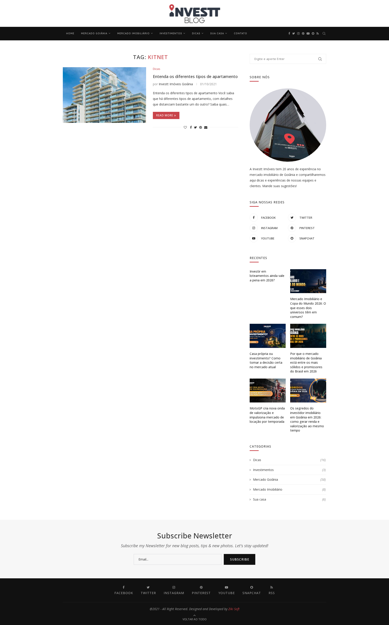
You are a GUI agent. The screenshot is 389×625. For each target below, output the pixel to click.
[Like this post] (185, 127)
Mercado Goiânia (94, 33)
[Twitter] (293, 33)
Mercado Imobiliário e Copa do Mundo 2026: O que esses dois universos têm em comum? (308, 308)
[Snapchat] (313, 33)
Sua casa (217, 33)
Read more (164, 115)
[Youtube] (308, 33)
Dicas (196, 33)
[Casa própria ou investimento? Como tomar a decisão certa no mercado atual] (268, 336)
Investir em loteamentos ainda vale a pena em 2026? (267, 275)
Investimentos (171, 33)
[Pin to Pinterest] (200, 127)
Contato (240, 33)
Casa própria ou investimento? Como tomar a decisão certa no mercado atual (266, 360)
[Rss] (318, 33)
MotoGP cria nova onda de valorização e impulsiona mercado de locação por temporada (267, 415)
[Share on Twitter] (195, 127)
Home (70, 33)
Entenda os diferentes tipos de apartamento (195, 76)
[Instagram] (298, 33)
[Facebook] (289, 33)
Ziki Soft (234, 609)
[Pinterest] (303, 33)
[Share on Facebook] (191, 127)
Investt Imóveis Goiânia (176, 84)
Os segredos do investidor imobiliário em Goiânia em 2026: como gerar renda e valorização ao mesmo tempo (307, 419)
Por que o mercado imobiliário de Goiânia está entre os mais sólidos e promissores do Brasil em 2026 (306, 362)
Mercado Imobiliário (133, 33)
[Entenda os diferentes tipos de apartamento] (104, 95)
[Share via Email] (205, 127)
